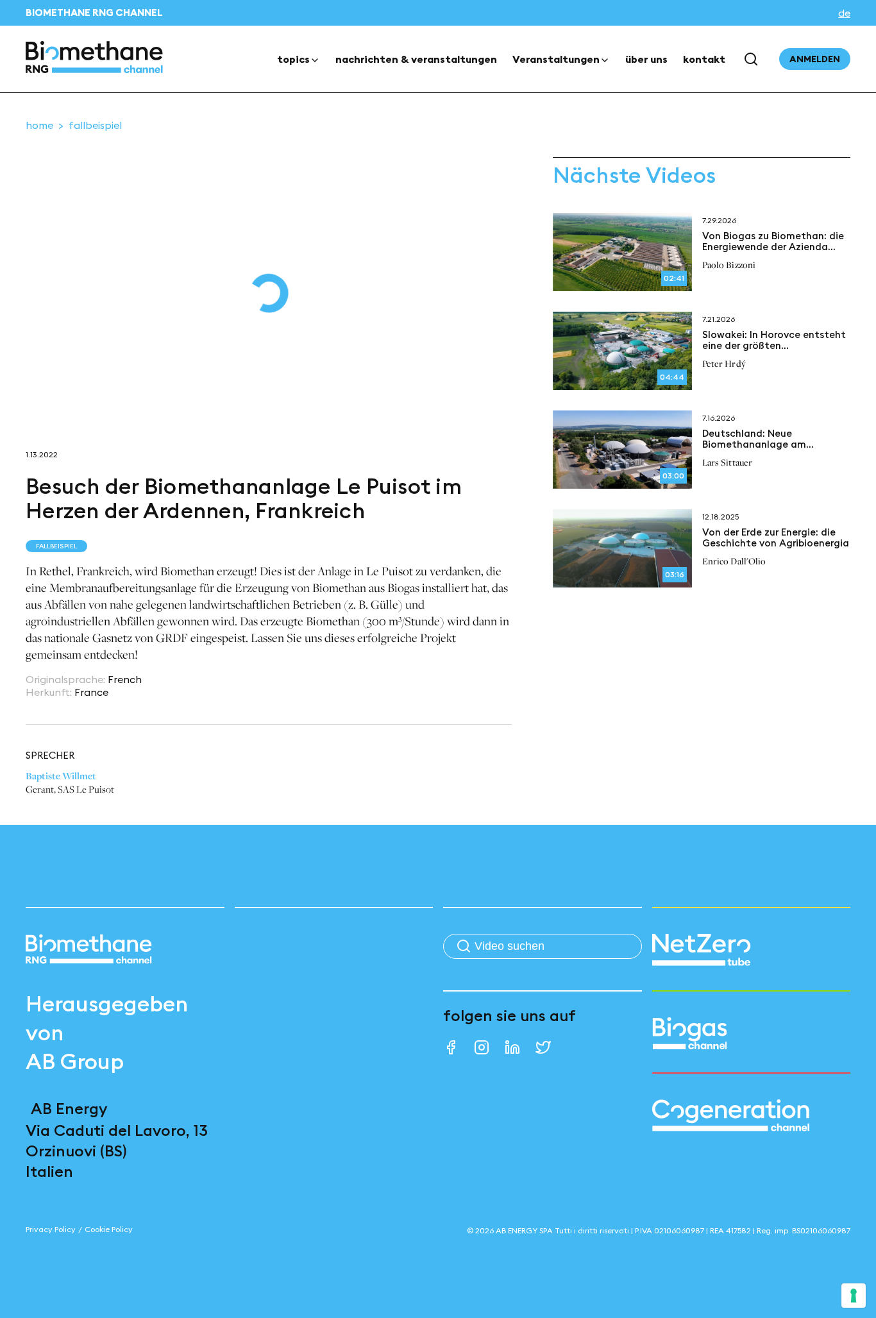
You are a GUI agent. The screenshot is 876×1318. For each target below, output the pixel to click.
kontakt (704, 59)
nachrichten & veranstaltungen (416, 59)
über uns (646, 59)
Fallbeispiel (95, 125)
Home (39, 125)
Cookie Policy (109, 1229)
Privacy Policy (51, 1229)
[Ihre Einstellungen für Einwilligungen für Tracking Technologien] (853, 1295)
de (844, 12)
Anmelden (814, 59)
